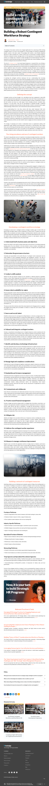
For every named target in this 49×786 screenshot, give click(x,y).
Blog (26, 767)
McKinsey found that (41, 189)
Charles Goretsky (11, 39)
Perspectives (27, 764)
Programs (28, 1)
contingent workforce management (31, 74)
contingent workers (13, 63)
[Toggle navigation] (44, 2)
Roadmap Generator (38, 1)
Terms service (7, 760)
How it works (18, 1)
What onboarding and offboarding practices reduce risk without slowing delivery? (22, 681)
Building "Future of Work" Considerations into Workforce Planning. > (24, 637)
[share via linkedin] (10, 694)
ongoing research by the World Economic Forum (20, 148)
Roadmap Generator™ (29, 753)
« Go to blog (7, 697)
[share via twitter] (8, 694)
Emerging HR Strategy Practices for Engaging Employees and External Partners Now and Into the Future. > (22, 613)
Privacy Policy (30, 784)
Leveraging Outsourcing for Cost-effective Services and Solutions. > (24, 648)
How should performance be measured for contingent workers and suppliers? (21, 685)
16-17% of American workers (27, 173)
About (23, 1)
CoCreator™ (27, 755)
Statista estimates (23, 175)
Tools (26, 760)
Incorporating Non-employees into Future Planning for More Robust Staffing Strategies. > (24, 625)
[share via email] (16, 694)
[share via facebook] (5, 694)
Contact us (6, 765)
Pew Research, (12, 185)
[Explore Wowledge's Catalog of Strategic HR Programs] (24, 591)
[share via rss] (19, 694)
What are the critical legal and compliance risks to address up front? (19, 678)
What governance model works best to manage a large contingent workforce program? (23, 675)
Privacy (6, 762)
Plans (32, 1)
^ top (44, 778)
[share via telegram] (13, 694)
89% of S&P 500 (41, 194)
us (5, 755)
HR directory (27, 769)
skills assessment (28, 279)
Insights (17, 39)
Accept (40, 784)
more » (36, 617)
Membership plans (7, 758)
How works (8, 753)
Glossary (27, 762)
